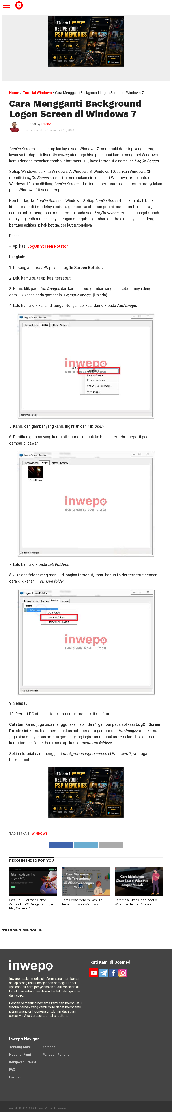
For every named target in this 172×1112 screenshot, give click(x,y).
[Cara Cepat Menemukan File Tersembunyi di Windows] (86, 894)
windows (39, 833)
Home (14, 93)
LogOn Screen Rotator (47, 246)
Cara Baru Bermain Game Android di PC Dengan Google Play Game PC (31, 904)
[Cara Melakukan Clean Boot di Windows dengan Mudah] (139, 894)
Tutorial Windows (37, 93)
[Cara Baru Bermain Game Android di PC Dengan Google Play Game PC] (33, 894)
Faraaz (46, 124)
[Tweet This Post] (86, 844)
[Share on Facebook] (61, 844)
